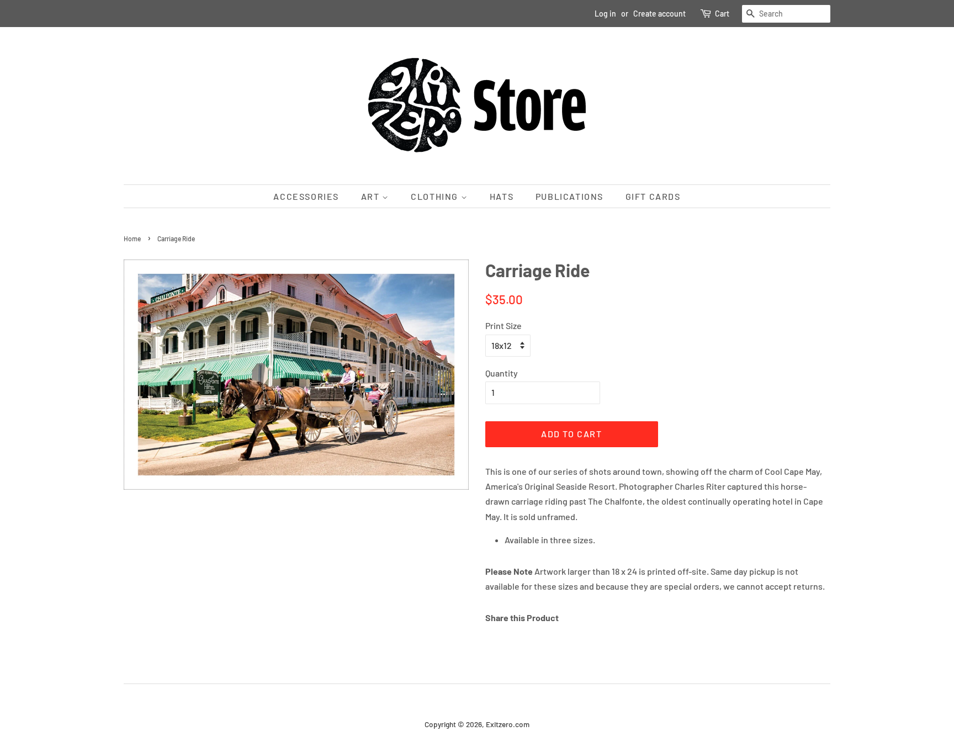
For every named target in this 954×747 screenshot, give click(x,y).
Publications (569, 196)
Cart (722, 13)
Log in (605, 13)
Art (371, 196)
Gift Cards (653, 196)
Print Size (503, 325)
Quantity (501, 373)
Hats (501, 196)
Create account (659, 13)
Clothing (435, 196)
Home (132, 238)
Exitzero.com (507, 724)
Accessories (306, 196)
